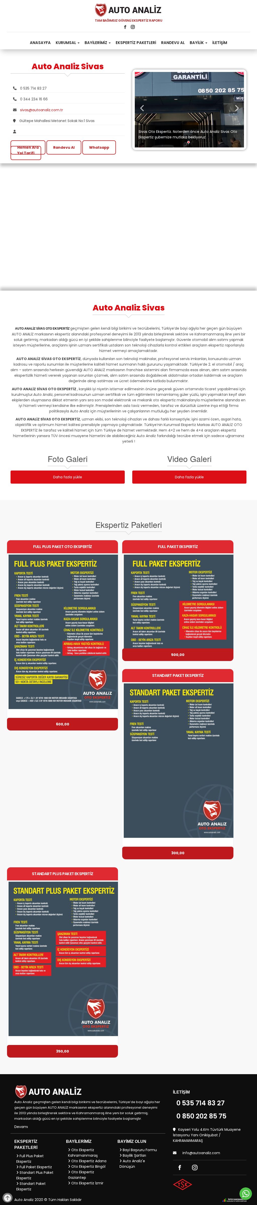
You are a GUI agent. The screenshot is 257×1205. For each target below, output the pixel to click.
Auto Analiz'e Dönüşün (132, 1163)
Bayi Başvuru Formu (139, 1149)
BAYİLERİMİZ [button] (96, 42)
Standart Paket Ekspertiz (31, 1186)
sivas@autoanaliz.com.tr (41, 109)
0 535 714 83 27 (200, 1103)
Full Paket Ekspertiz (35, 1167)
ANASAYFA (40, 42)
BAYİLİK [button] (197, 42)
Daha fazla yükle (67, 477)
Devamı (21, 1126)
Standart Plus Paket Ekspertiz (34, 1175)
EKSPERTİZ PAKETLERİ (136, 42)
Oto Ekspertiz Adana (88, 1160)
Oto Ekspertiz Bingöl (87, 1166)
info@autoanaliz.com (201, 1152)
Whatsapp (99, 147)
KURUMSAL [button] (66, 42)
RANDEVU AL (173, 42)
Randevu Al (64, 147)
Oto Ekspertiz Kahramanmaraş (83, 1152)
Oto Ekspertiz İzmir (86, 1183)
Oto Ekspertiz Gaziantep (81, 1175)
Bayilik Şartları (134, 1155)
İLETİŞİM (219, 42)
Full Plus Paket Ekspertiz (30, 1158)
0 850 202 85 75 (201, 1116)
